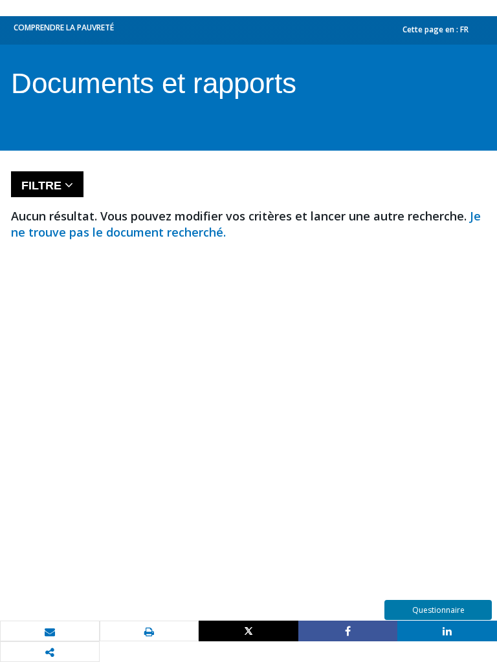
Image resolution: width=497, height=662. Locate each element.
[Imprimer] (149, 631)
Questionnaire (438, 609)
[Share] (348, 631)
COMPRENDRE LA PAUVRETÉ (64, 27)
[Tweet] (248, 631)
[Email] (49, 631)
